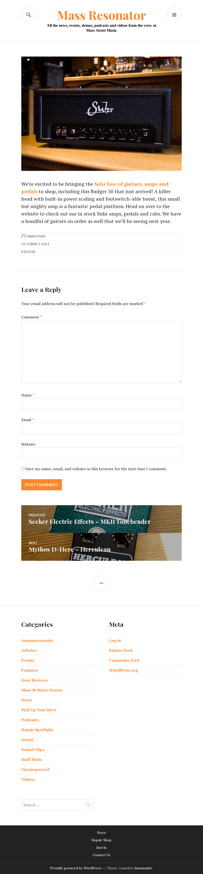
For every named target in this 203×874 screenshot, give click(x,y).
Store (101, 832)
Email (27, 419)
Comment (31, 317)
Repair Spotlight (37, 729)
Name (27, 395)
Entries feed (120, 650)
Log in (115, 640)
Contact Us (101, 855)
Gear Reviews (34, 680)
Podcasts (30, 719)
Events (27, 660)
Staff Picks (31, 759)
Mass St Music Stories (42, 690)
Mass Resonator (101, 15)
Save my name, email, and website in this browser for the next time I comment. (96, 468)
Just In (101, 847)
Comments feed (124, 660)
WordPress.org (123, 670)
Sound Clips (32, 749)
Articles (28, 650)
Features (29, 670)
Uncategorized (35, 769)
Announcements (37, 640)
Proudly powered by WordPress (76, 868)
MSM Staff (36, 236)
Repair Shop (101, 840)
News (26, 700)
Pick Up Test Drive (38, 710)
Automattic (143, 868)
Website (28, 444)
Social (30, 252)
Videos (28, 779)
